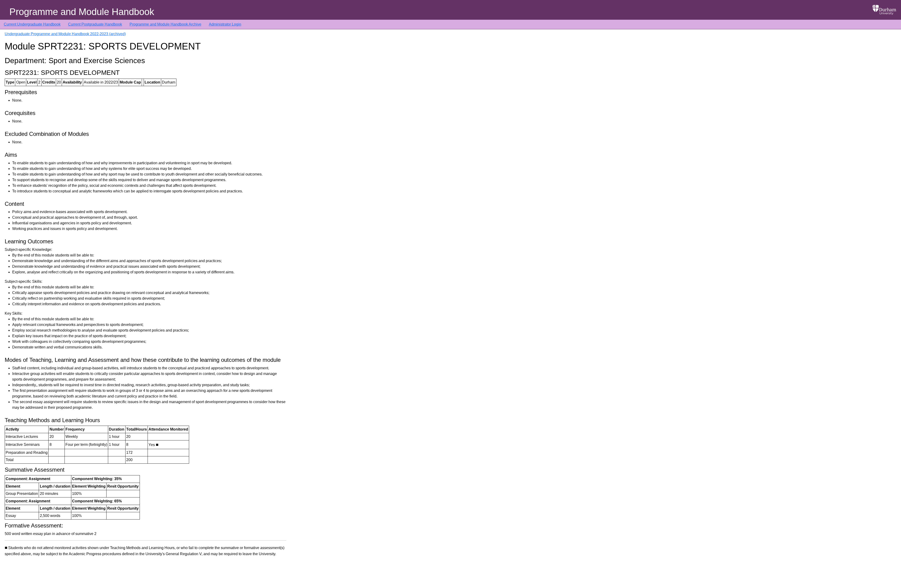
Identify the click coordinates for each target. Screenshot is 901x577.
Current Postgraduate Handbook (95, 24)
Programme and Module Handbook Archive (165, 24)
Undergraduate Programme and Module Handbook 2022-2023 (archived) (65, 34)
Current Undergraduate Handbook (32, 24)
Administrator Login (225, 24)
